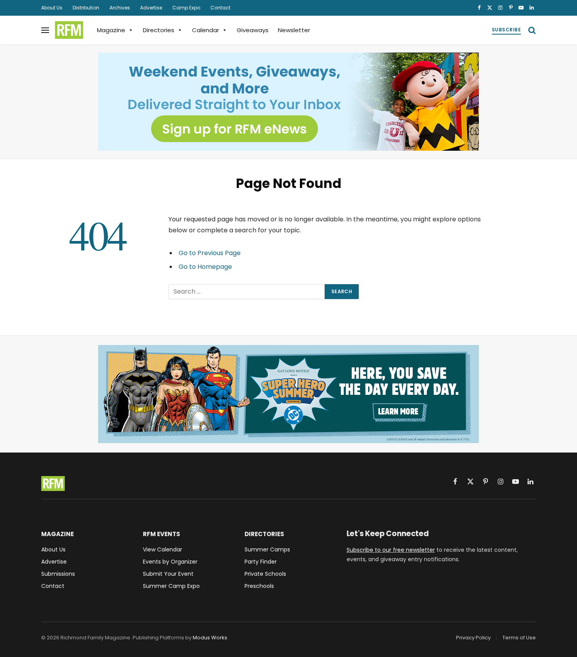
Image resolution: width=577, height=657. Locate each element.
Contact (220, 7)
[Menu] (45, 30)
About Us (51, 7)
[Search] (531, 30)
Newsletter (294, 30)
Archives (120, 7)
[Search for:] (246, 291)
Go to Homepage (205, 266)
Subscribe (506, 29)
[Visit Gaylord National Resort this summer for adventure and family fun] (288, 394)
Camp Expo (186, 7)
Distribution (86, 7)
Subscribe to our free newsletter (391, 550)
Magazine (111, 30)
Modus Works (210, 637)
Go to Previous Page (210, 252)
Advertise (151, 7)
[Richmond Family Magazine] (69, 30)
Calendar (205, 30)
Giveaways (252, 30)
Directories (158, 30)
